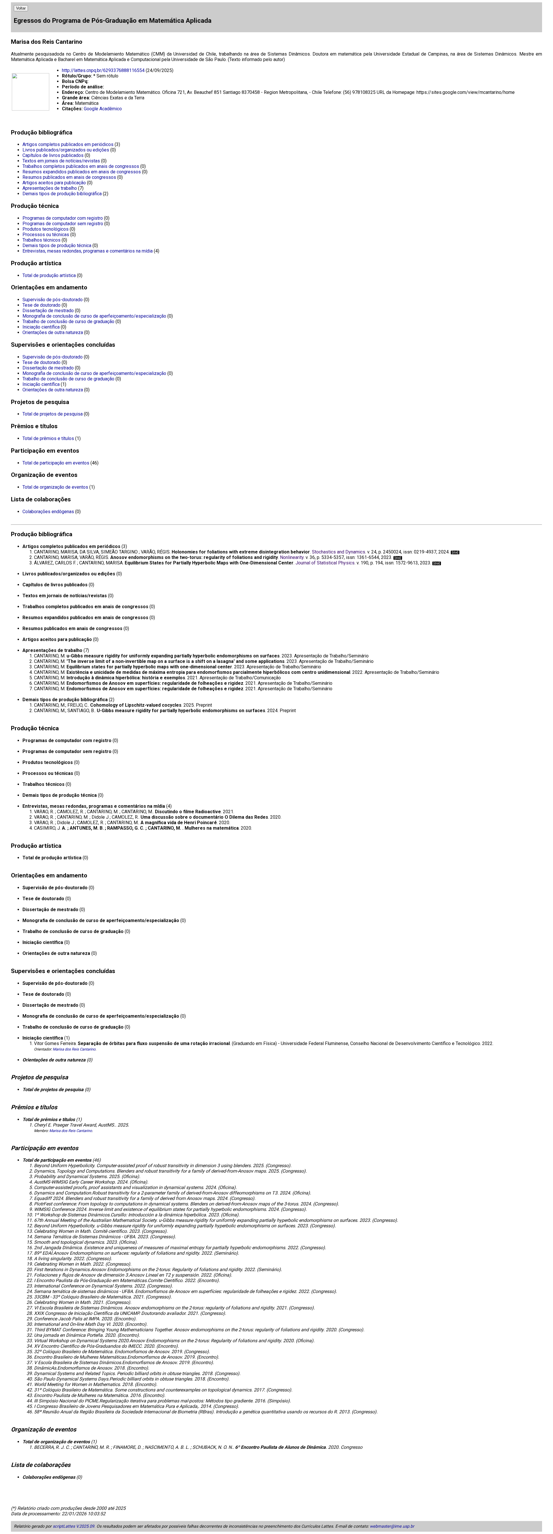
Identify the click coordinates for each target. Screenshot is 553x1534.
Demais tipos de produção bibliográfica (62, 193)
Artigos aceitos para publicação (54, 182)
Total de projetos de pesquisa (52, 414)
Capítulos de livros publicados (53, 155)
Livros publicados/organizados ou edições (65, 150)
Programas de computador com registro (62, 218)
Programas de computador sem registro (62, 223)
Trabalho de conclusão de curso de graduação (68, 321)
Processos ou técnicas (45, 234)
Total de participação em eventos (55, 463)
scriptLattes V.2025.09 (73, 1526)
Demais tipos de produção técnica (56, 245)
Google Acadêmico (103, 108)
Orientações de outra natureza (52, 332)
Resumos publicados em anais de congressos (69, 177)
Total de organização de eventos (55, 487)
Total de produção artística (49, 275)
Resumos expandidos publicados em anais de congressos (81, 172)
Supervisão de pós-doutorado (52, 299)
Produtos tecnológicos (45, 229)
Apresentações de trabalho (49, 188)
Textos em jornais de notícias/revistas (61, 161)
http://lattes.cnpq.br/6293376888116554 (103, 70)
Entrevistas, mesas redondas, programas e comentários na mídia (87, 251)
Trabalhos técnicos (41, 240)
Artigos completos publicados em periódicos (67, 144)
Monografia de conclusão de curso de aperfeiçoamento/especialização (94, 316)
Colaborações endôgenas (48, 511)
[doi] (455, 552)
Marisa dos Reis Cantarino (74, 1049)
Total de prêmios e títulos (48, 438)
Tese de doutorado (41, 305)
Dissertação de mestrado (48, 310)
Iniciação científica (41, 327)
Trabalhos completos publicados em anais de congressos (80, 166)
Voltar (21, 8)
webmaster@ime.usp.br (392, 1526)
